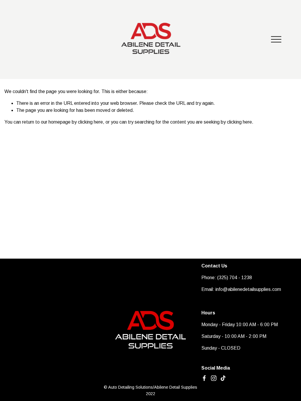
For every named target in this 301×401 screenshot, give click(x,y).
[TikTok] (223, 378)
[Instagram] (214, 378)
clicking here (90, 121)
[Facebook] (204, 378)
